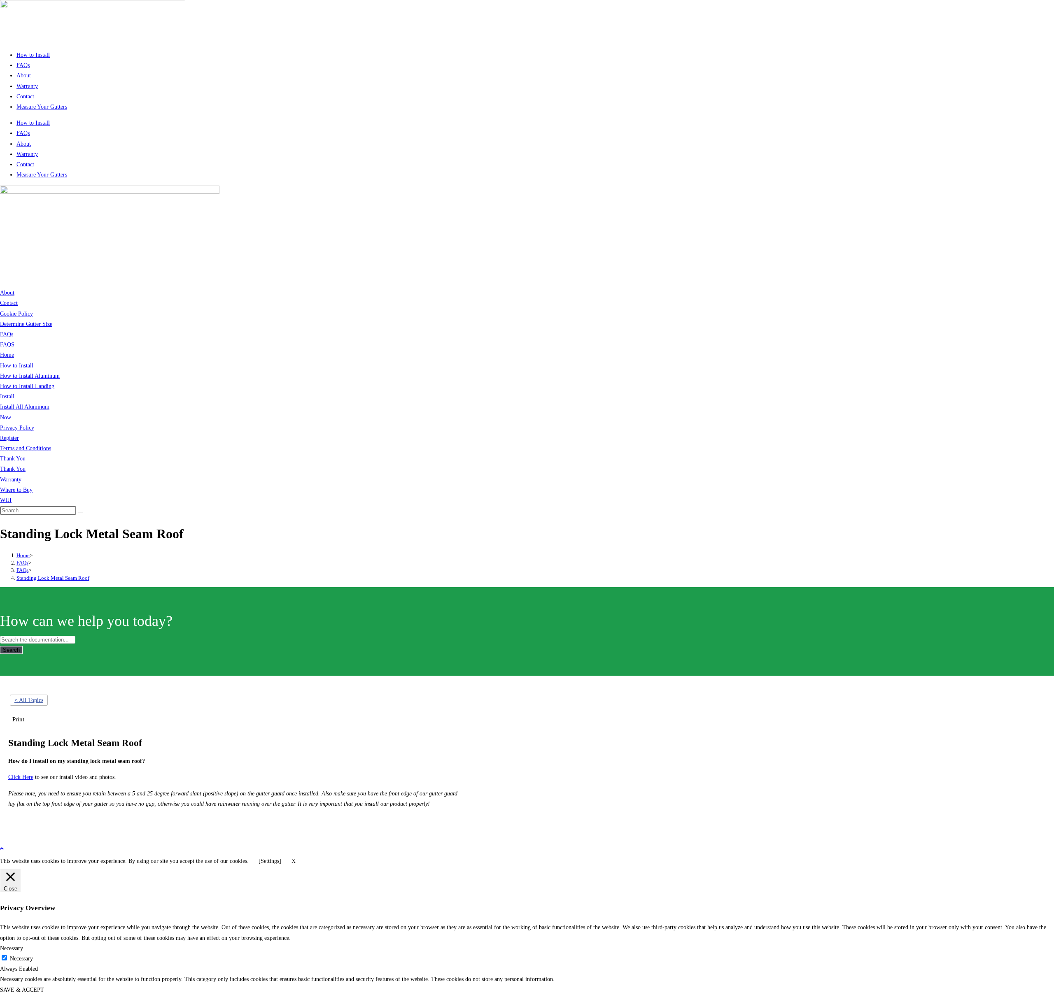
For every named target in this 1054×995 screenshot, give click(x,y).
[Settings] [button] (270, 861)
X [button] (293, 861)
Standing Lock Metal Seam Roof (52, 578)
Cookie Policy (16, 314)
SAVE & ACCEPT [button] (22, 990)
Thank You (13, 459)
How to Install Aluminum (30, 376)
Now (5, 417)
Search (11, 650)
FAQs (23, 65)
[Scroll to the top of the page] (2, 849)
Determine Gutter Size (26, 324)
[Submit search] (81, 512)
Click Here (20, 777)
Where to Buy (16, 490)
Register (9, 438)
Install (7, 396)
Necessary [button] (11, 948)
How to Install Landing (27, 386)
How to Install (33, 55)
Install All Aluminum (24, 407)
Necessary (21, 958)
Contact (25, 96)
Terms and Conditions (25, 448)
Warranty (27, 86)
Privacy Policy (17, 428)
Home (7, 355)
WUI (6, 500)
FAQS (7, 345)
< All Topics (28, 700)
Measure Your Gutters (41, 107)
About (23, 75)
